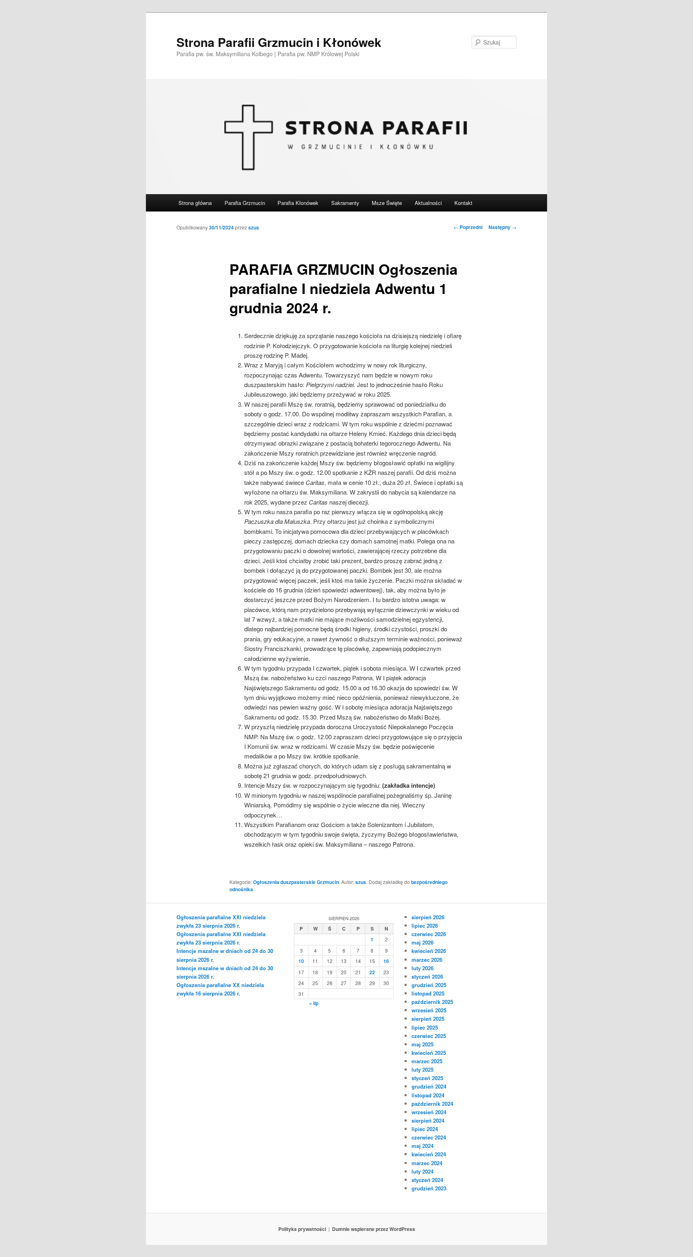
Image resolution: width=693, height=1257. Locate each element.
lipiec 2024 (424, 1129)
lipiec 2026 (424, 925)
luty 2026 (422, 968)
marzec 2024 (426, 1163)
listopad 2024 (427, 1095)
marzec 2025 (426, 1061)
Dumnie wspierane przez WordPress (373, 1229)
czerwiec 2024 (428, 1137)
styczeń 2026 (427, 976)
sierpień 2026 (427, 917)
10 (301, 961)
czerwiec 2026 (428, 934)
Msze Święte (387, 203)
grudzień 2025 (428, 985)
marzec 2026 (426, 959)
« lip (313, 1003)
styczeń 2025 (427, 1078)
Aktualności (428, 203)
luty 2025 (422, 1069)
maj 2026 (422, 942)
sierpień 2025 (427, 1018)
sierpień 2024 (427, 1120)
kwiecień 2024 (428, 1154)
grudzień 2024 (428, 1086)
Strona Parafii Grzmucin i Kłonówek (278, 42)
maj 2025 (422, 1044)
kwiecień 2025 (428, 1052)
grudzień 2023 (428, 1188)
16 (386, 961)
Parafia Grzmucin (245, 203)
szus (253, 227)
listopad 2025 (427, 993)
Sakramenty (345, 203)
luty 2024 (422, 1171)
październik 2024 (432, 1103)
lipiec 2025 (424, 1027)
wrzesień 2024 (428, 1112)
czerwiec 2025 (428, 1036)
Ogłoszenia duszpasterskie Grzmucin (296, 882)
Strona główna (195, 203)
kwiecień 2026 (428, 951)
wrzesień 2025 (428, 1010)
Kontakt (463, 203)
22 (372, 972)
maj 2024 (422, 1146)
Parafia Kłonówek (298, 203)
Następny (502, 227)
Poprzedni (468, 227)
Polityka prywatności (302, 1229)
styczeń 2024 (427, 1180)
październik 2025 (432, 1002)
